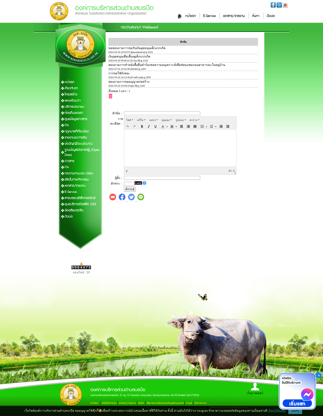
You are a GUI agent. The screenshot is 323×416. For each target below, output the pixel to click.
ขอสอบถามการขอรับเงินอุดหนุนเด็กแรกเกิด (136, 48)
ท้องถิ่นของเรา (74, 112)
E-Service (209, 16)
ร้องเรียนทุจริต (74, 210)
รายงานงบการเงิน (76, 137)
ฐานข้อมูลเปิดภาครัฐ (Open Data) (82, 152)
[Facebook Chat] (297, 391)
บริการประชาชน (74, 106)
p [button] (126, 171)
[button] (127, 126)
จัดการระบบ (200, 403)
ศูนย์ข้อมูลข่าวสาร (76, 119)
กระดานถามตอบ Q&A (79, 173)
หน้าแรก (190, 16)
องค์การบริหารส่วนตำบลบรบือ (114, 8)
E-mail (189, 403)
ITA (67, 125)
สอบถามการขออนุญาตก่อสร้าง (128, 81)
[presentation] (130, 119)
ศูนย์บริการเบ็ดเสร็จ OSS (80, 204)
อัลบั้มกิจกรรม (109, 403)
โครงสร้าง (71, 94)
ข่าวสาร (69, 161)
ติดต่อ (271, 16)
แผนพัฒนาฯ (73, 100)
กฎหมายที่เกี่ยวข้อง (77, 131)
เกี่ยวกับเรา (71, 88)
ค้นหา (255, 16)
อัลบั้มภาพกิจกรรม (77, 179)
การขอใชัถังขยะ (119, 73)
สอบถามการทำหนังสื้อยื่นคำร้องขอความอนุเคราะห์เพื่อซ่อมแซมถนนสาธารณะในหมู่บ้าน (166, 64)
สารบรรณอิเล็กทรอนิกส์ (80, 198)
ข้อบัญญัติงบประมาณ (78, 143)
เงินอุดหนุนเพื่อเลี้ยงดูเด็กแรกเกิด (129, 56)
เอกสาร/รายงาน (234, 16)
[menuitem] (129, 120)
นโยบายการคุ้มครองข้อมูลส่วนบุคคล (165, 403)
